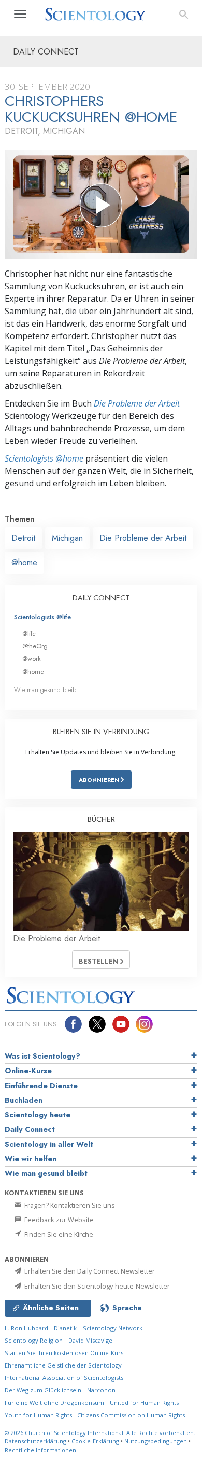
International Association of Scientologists (64, 1378)
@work (31, 659)
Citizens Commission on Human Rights (131, 1415)
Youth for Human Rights (39, 1415)
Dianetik (65, 1328)
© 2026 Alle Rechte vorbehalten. (100, 1433)
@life (29, 634)
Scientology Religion (34, 1340)
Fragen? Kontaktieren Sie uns (69, 1205)
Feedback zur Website (58, 1219)
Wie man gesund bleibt (46, 690)
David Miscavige (90, 1340)
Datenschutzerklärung (35, 1441)
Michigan (67, 538)
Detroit (23, 538)
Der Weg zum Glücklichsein (43, 1390)
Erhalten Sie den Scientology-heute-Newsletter (96, 1286)
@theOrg (35, 646)
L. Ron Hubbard (26, 1328)
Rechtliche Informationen (40, 1450)
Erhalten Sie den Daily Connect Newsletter (89, 1271)
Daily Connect (30, 1129)
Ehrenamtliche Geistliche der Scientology (63, 1365)
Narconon (101, 1390)
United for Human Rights (144, 1402)
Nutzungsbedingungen (155, 1441)
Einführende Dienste (41, 1085)
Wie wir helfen (30, 1159)
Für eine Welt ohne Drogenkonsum (54, 1402)
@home (24, 563)
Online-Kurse (28, 1070)
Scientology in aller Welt (49, 1144)
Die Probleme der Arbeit (137, 403)
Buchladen (23, 1100)
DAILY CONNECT (101, 597)
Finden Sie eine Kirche (58, 1234)
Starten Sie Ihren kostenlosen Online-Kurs (64, 1353)
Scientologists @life (42, 617)
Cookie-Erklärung (95, 1441)
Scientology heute (37, 1114)
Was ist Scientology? (42, 1056)
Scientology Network (112, 1328)
